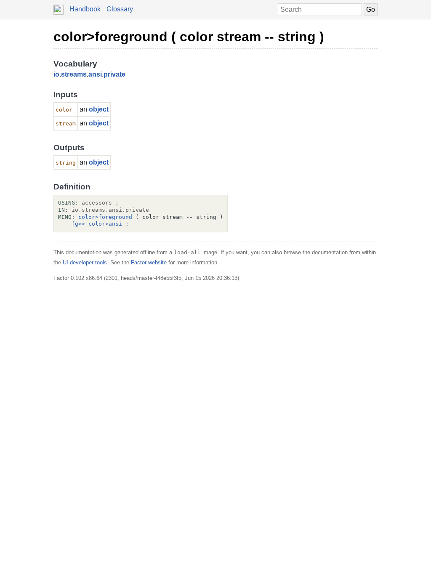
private (114, 74)
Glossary (119, 9)
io (56, 74)
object (99, 109)
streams (74, 74)
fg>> (78, 224)
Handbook (85, 9)
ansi (95, 74)
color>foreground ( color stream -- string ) (188, 36)
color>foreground (105, 217)
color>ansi (105, 224)
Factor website (149, 262)
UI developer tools (85, 262)
